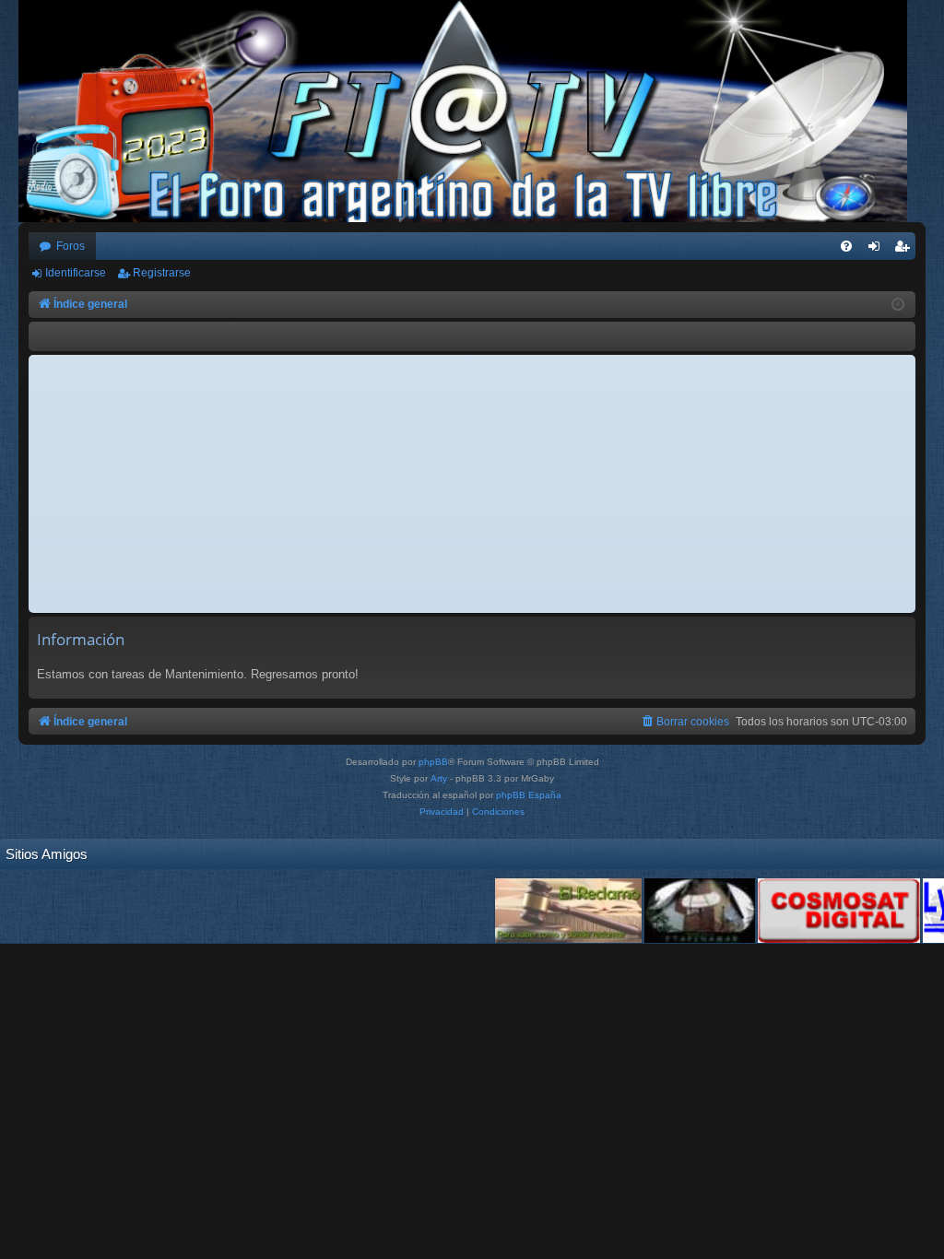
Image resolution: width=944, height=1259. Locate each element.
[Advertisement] (472, 484)
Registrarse (162, 272)
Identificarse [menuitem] (877, 250)
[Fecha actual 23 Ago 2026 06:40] (897, 305)
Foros (70, 246)
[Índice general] (472, 111)
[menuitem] (846, 246)
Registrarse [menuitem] (905, 250)
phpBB (433, 762)
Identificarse (75, 272)
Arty (439, 778)
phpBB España (528, 795)
